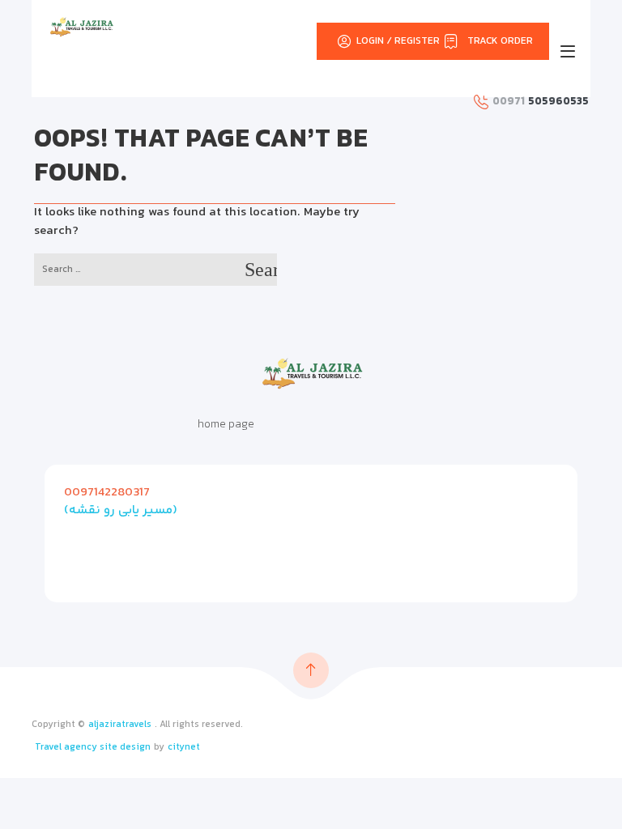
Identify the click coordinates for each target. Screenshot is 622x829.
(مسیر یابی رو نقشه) (120, 510)
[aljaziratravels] (81, 27)
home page (226, 425)
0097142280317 (107, 493)
